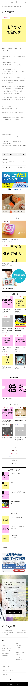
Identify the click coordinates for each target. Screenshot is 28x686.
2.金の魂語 (5, 159)
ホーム (3, 643)
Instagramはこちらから (14, 612)
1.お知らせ (14, 450)
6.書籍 (17, 643)
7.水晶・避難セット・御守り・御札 (21, 646)
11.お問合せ (18, 657)
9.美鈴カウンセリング (20, 652)
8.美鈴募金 (18, 650)
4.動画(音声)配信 (5, 653)
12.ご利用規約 (19, 659)
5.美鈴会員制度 (5, 655)
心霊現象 (11, 162)
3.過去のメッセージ (14, 457)
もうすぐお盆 (6, 162)
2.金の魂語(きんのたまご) (7, 648)
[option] (14, 389)
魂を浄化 (6, 162)
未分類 (14, 463)
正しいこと (15, 162)
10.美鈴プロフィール (20, 654)
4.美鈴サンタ (14, 460)
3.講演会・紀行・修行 (6, 650)
